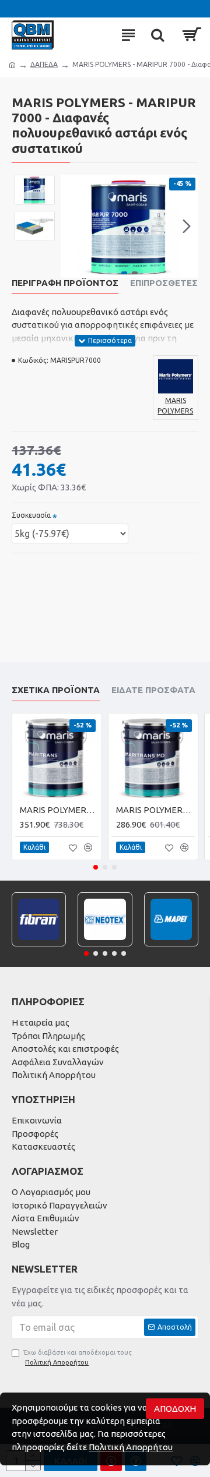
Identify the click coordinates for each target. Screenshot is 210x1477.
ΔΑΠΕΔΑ (44, 64)
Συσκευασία (31, 515)
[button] (72, 226)
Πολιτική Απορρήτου (131, 1447)
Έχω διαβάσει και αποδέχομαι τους (77, 1357)
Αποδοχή (175, 1409)
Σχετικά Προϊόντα (56, 690)
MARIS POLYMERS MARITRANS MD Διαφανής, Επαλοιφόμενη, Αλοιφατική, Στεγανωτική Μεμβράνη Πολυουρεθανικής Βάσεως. (155, 810)
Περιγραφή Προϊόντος (65, 283)
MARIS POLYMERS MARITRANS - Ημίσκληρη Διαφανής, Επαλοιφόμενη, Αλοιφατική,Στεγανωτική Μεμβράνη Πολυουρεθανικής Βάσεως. (59, 810)
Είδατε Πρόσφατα (153, 690)
